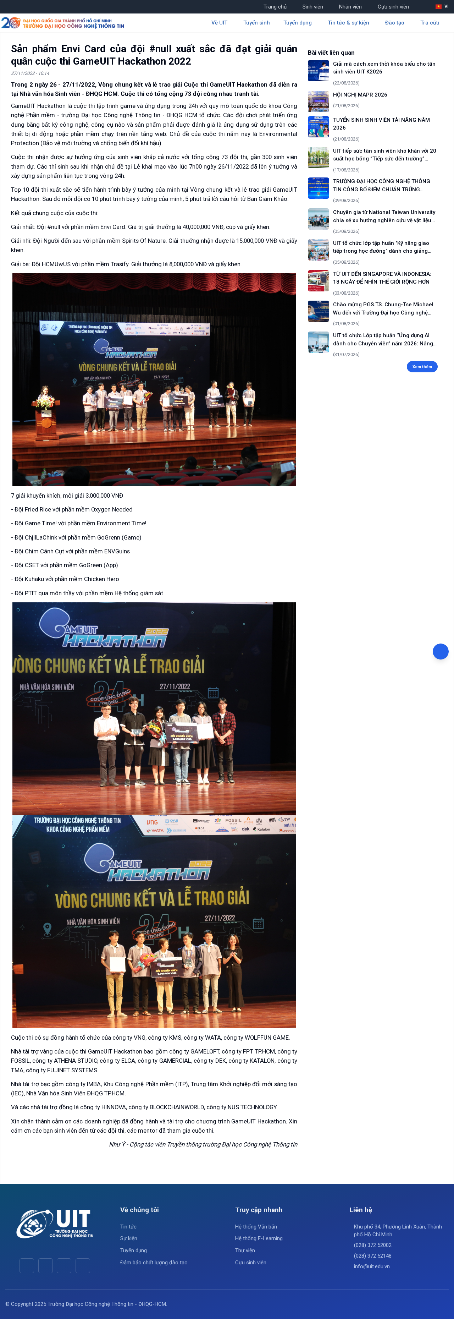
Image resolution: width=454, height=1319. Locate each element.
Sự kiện (128, 1238)
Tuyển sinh (256, 23)
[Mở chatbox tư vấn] (441, 652)
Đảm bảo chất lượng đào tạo (154, 1262)
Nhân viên (350, 7)
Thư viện (245, 1250)
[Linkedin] (83, 1265)
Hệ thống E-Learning (259, 1238)
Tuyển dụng (133, 1250)
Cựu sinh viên (393, 7)
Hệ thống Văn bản (256, 1227)
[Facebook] (27, 1265)
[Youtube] (45, 1265)
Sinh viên (313, 7)
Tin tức (128, 1227)
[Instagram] (64, 1265)
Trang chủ (275, 7)
